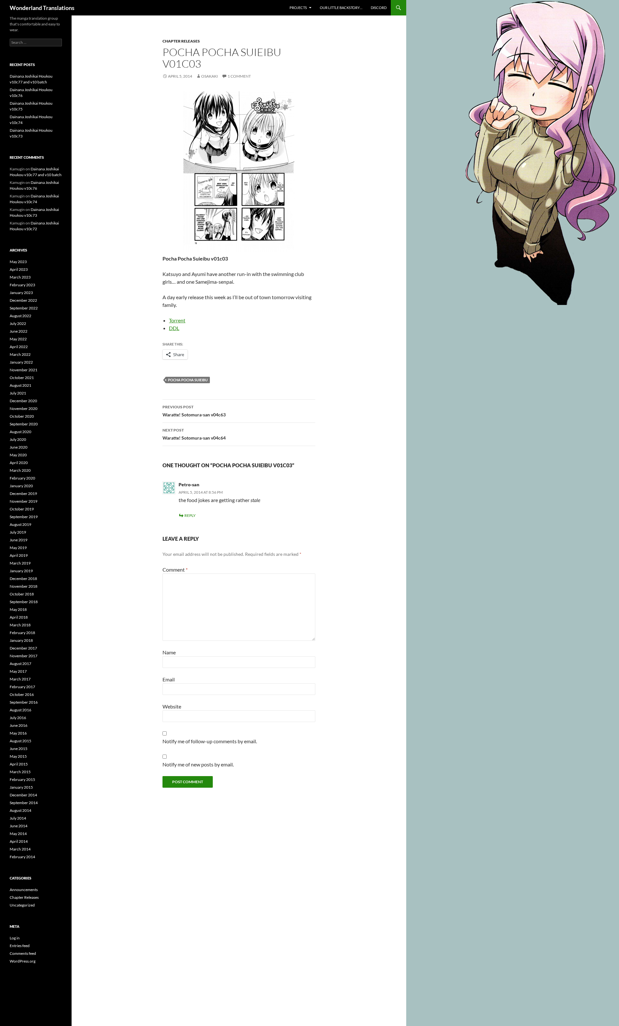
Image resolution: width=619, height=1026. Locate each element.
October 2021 (22, 377)
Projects (298, 7)
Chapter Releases (181, 41)
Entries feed (20, 945)
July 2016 (18, 717)
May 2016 (18, 733)
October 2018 (22, 594)
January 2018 (21, 640)
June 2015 (18, 748)
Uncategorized (22, 905)
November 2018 (23, 586)
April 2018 (19, 617)
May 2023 (18, 261)
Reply (190, 515)
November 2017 (23, 655)
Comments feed (23, 953)
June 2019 (18, 539)
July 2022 (18, 323)
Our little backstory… (341, 7)
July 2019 (18, 532)
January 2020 (21, 485)
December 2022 (23, 300)
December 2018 (23, 578)
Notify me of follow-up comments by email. (209, 741)
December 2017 (23, 648)
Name (169, 652)
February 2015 (22, 779)
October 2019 (22, 509)
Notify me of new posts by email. (198, 764)
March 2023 (20, 277)
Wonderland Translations (42, 7)
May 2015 (18, 756)
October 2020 (22, 416)
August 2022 (20, 315)
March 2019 (20, 563)
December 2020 (23, 400)
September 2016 (24, 702)
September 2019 (24, 516)
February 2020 (22, 478)
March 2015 (20, 771)
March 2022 (20, 354)
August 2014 (20, 810)
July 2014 (18, 818)
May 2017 (18, 671)
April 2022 (19, 346)
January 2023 (21, 292)
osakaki (209, 76)
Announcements (24, 889)
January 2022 (21, 362)
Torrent (177, 320)
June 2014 (18, 825)
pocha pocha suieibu (188, 380)
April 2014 (19, 841)
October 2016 (22, 694)
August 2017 (20, 663)
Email (168, 679)
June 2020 (18, 447)
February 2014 (22, 856)
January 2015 (21, 787)
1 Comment (239, 76)
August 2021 (20, 385)
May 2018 (18, 609)
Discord (379, 7)
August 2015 (20, 740)
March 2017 (20, 679)
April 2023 (19, 269)
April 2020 (19, 462)
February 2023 (22, 284)
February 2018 (22, 632)
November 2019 (23, 501)
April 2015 (19, 764)
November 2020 (23, 408)
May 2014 (18, 833)
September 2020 (24, 424)
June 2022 (18, 331)
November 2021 (23, 369)
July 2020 (18, 439)
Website (171, 706)
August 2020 (20, 431)
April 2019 (19, 555)
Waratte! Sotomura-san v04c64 (194, 434)
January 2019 (21, 570)
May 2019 (18, 547)
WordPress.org (22, 961)
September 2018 (24, 601)
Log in (15, 938)
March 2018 (20, 624)
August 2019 (20, 524)
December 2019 (23, 493)
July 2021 (18, 393)
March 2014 (20, 849)
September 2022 (24, 308)
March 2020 (20, 470)
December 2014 (23, 795)
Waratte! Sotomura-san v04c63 (194, 410)
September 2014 (24, 802)
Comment (175, 569)
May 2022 (18, 339)
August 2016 (20, 710)
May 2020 (18, 454)
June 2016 (18, 725)
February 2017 (22, 686)
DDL (174, 328)
